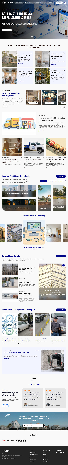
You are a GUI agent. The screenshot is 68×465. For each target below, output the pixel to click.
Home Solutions (18, 2)
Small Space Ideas (21, 53)
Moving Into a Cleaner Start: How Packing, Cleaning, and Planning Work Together (11, 161)
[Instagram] (58, 452)
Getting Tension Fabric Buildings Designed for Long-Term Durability (50, 291)
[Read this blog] (9, 59)
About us (44, 454)
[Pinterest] (61, 452)
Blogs (44, 456)
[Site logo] (7, 2)
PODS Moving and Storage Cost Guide (16, 353)
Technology (32, 461)
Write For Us (45, 459)
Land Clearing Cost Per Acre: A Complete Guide (44, 207)
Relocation (49, 2)
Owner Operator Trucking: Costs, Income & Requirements (58, 339)
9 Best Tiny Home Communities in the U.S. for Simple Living (58, 74)
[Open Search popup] (65, 3)
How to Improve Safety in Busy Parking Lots (42, 339)
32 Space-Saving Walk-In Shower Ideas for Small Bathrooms (57, 56)
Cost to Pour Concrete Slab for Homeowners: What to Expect (58, 207)
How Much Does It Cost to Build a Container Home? (15, 193)
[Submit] (44, 425)
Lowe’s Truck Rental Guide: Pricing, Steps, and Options (32, 160)
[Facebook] (56, 452)
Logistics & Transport (39, 2)
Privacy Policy (45, 461)
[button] (30, 36)
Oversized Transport (8, 10)
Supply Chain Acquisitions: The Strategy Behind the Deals (9, 339)
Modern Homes (28, 2)
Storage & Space (22, 264)
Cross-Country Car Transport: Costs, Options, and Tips (25, 339)
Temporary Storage (23, 278)
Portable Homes (21, 71)
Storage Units (22, 291)
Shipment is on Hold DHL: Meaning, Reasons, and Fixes (52, 119)
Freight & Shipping (42, 115)
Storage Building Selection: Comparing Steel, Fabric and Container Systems (25, 295)
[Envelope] (63, 452)
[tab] (43, 181)
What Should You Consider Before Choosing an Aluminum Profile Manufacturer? (27, 268)
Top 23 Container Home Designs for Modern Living (16, 207)
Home (44, 452)
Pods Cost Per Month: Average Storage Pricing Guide (26, 281)
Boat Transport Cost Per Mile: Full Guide (19, 16)
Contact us (45, 457)
